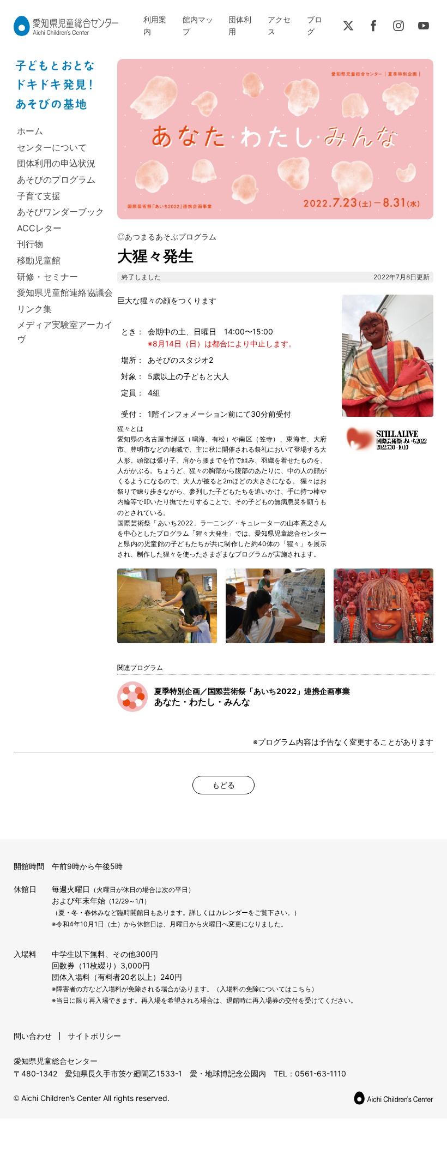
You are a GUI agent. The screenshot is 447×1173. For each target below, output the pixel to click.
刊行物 (30, 243)
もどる (223, 784)
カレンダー (231, 912)
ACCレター (39, 228)
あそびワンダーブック (60, 211)
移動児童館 (39, 260)
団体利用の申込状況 (56, 163)
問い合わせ (33, 1035)
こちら (301, 989)
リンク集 (34, 308)
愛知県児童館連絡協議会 (65, 292)
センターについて (52, 147)
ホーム (30, 130)
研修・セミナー (47, 276)
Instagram (398, 25)
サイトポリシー (94, 1035)
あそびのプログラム (56, 179)
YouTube (423, 25)
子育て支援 (39, 195)
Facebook (373, 25)
